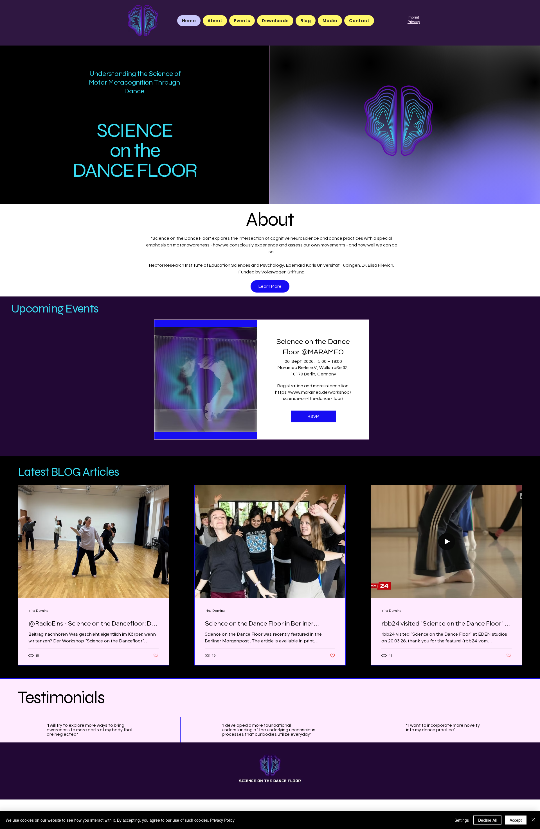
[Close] (533, 820)
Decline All (487, 820)
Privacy (414, 22)
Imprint (413, 17)
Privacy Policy (222, 820)
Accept (516, 820)
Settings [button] (461, 820)
